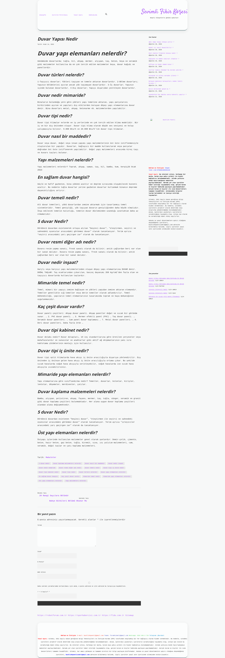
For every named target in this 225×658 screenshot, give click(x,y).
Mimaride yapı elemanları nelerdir (117, 476)
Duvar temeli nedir (92, 468)
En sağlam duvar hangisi (48, 476)
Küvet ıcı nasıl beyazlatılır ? (161, 47)
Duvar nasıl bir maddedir (95, 463)
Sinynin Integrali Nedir (158, 289)
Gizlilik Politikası (60, 15)
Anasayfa (42, 15)
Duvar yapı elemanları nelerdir (113, 472)
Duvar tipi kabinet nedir (49, 472)
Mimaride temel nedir (91, 476)
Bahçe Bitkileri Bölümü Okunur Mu (68, 501)
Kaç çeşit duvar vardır (71, 476)
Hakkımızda (93, 15)
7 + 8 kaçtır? (44, 592)
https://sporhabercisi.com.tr (84, 615)
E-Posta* (41, 562)
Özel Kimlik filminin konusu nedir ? (163, 53)
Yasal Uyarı (78, 15)
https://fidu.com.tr (113, 615)
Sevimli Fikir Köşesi (164, 12)
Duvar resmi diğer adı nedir (70, 468)
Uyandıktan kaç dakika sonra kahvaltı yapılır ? (167, 94)
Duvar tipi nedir (68, 472)
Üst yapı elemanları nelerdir (50, 481)
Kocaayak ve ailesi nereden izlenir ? (163, 76)
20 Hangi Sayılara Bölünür (54, 496)
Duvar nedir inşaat (115, 463)
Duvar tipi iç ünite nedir (113, 468)
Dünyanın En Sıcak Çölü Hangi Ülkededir (164, 297)
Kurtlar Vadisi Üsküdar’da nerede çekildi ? (166, 70)
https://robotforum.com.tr (52, 615)
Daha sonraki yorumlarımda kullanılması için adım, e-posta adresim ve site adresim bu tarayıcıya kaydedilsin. (82, 586)
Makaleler (51, 457)
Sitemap (129, 615)
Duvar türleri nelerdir (88, 472)
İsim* (40, 551)
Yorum (40, 525)
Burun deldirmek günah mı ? (159, 89)
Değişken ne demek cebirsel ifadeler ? (164, 59)
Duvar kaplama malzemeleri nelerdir (67, 463)
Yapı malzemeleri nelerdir (76, 481)
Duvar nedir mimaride (47, 468)
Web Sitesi (42, 572)
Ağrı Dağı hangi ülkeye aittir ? (161, 42)
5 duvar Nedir (44, 463)
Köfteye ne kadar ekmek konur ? (161, 64)
